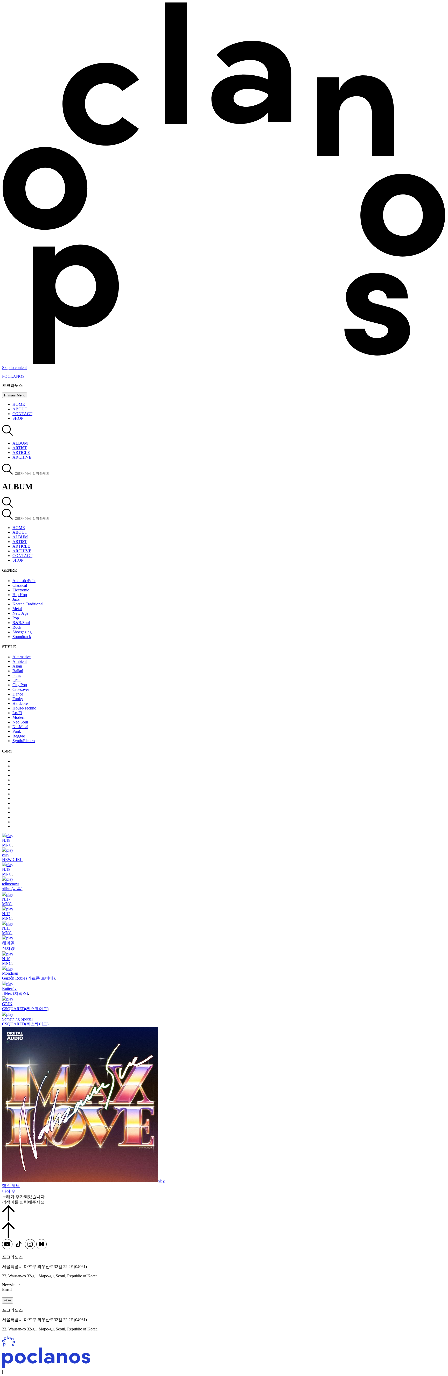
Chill (16, 680)
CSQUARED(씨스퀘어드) (25, 1008)
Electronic (20, 590)
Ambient (19, 661)
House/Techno (24, 708)
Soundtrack (21, 636)
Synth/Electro (23, 740)
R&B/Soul (21, 622)
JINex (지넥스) (15, 993)
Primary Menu (14, 395)
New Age (20, 613)
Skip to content (14, 367)
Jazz (15, 599)
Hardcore (20, 703)
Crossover (20, 689)
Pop (15, 618)
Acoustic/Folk (24, 580)
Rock (16, 627)
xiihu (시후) (12, 889)
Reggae (18, 736)
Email (7, 1289)
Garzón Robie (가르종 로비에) (28, 978)
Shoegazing (22, 632)
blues (16, 675)
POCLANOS (13, 376)
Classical (19, 585)
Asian (17, 666)
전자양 (8, 948)
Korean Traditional (27, 604)
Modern (18, 717)
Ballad (17, 671)
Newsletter (11, 1285)
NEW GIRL (12, 859)
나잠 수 (9, 1191)
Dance (17, 694)
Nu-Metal (20, 727)
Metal (17, 608)
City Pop (19, 685)
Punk (16, 731)
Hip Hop (19, 594)
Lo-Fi (17, 713)
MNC (7, 845)
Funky (17, 699)
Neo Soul (20, 722)
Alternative (21, 657)
